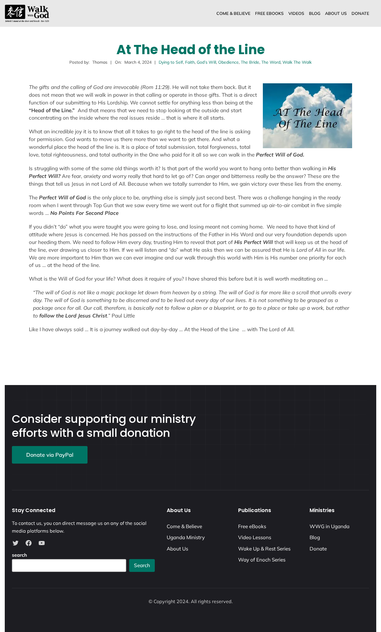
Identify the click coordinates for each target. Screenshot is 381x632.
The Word (270, 62)
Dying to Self (171, 62)
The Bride (250, 62)
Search (142, 565)
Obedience (228, 62)
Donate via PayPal (49, 454)
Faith (190, 62)
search (19, 555)
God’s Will (206, 62)
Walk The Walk (297, 62)
